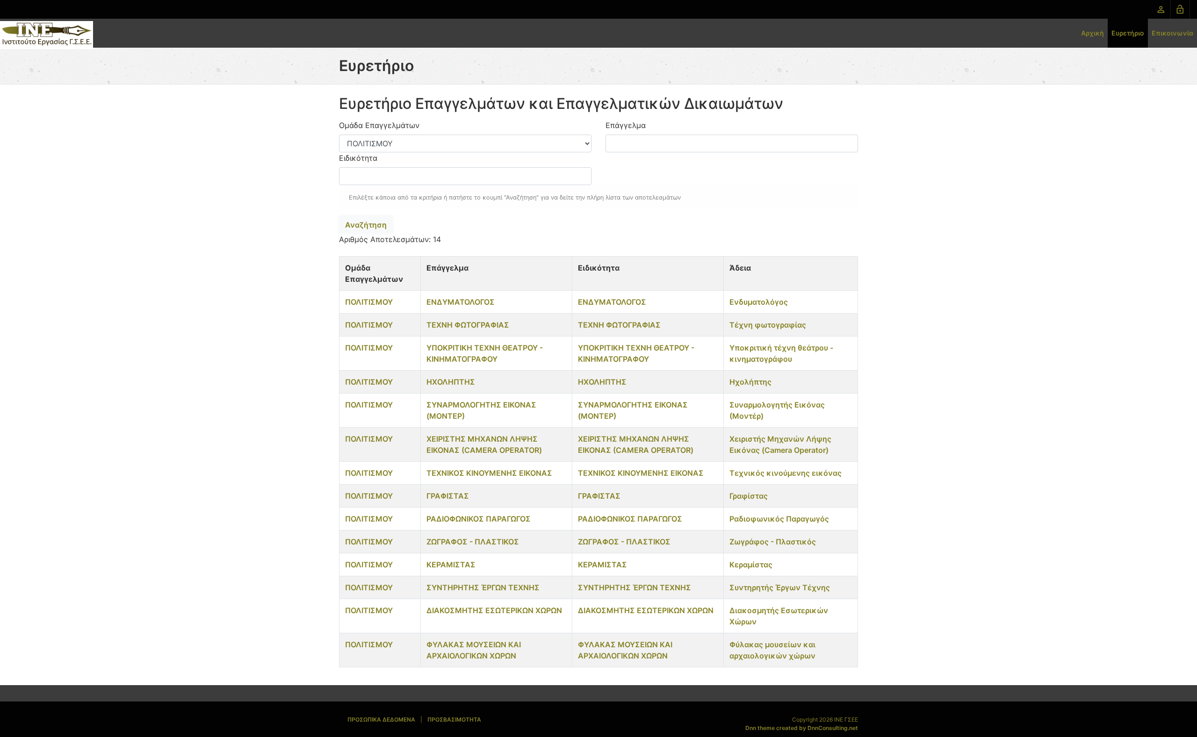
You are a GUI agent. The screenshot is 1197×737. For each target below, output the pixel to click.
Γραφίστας (748, 496)
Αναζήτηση (366, 224)
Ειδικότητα (358, 158)
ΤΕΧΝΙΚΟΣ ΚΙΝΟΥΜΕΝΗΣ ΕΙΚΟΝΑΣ (489, 473)
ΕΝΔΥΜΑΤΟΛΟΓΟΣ (460, 302)
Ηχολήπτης (750, 381)
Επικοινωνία (1172, 33)
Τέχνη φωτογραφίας (767, 324)
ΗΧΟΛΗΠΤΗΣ (450, 381)
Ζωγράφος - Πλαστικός (772, 541)
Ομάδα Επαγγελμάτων (379, 125)
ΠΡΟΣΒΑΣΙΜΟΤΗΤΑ (454, 719)
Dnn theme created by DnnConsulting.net (801, 727)
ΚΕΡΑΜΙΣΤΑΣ (451, 564)
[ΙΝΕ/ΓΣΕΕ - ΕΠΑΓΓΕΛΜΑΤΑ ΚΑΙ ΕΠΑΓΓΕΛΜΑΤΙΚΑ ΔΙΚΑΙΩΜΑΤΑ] (46, 34)
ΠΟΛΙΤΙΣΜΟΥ (369, 302)
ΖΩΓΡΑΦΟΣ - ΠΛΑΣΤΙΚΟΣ (472, 541)
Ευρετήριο (1127, 33)
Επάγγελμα (626, 125)
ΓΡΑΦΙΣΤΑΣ (447, 496)
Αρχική (1092, 33)
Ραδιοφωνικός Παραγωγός (779, 518)
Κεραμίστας (750, 564)
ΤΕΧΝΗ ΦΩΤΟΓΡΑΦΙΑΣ (467, 324)
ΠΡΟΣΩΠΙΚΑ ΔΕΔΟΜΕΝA (381, 719)
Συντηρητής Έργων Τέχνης (779, 587)
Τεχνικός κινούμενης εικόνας (785, 473)
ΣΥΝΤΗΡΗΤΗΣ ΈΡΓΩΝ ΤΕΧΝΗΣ (483, 587)
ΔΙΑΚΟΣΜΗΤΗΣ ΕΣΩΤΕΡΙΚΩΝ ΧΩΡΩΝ (494, 610)
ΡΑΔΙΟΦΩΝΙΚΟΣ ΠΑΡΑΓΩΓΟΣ (478, 518)
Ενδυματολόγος (758, 302)
